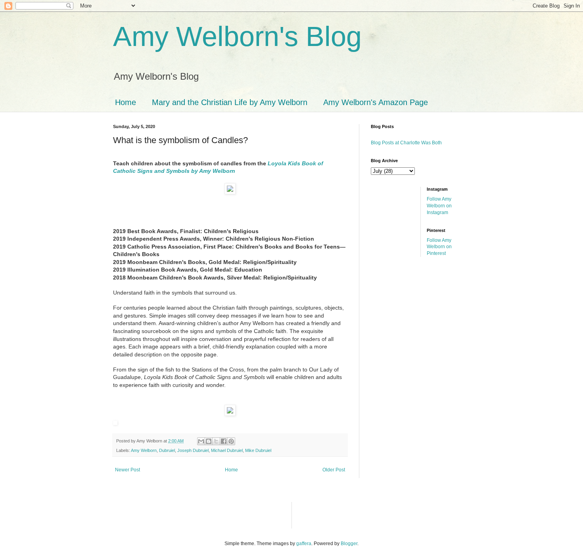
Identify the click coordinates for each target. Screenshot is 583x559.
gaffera (303, 543)
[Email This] (201, 441)
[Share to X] (216, 441)
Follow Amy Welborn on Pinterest (439, 247)
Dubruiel (167, 450)
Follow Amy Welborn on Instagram (439, 205)
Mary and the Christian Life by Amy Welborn (229, 102)
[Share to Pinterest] (231, 441)
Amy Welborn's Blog (237, 36)
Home (125, 102)
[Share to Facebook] (224, 441)
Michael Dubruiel (227, 450)
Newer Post (127, 470)
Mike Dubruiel (258, 450)
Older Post (333, 470)
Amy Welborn (144, 450)
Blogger (349, 543)
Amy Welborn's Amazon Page (375, 102)
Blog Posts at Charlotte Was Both (406, 142)
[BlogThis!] (209, 441)
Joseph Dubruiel (193, 450)
